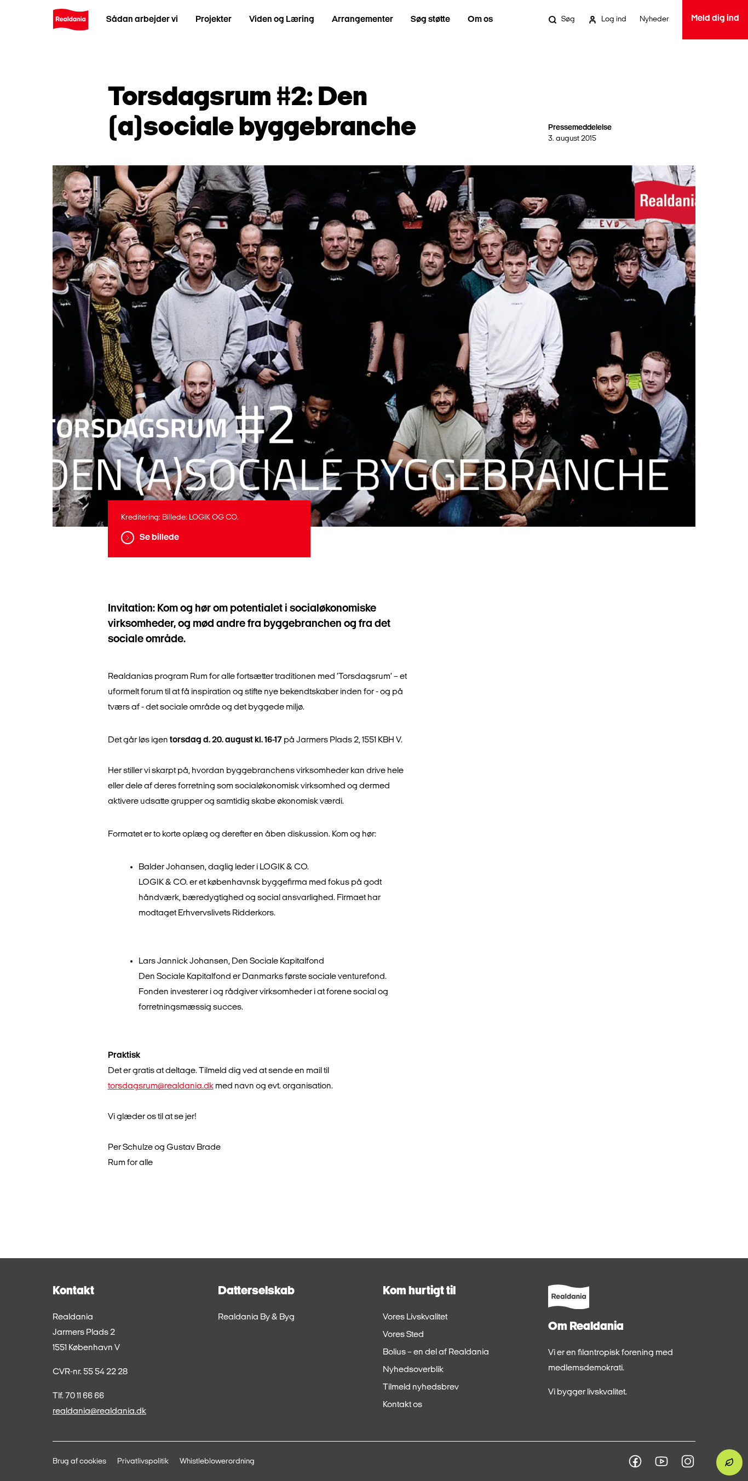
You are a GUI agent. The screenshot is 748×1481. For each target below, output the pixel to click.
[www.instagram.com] (687, 1461)
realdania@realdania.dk (99, 1411)
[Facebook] (635, 1461)
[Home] (71, 20)
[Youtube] (661, 1461)
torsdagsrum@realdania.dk (161, 1086)
